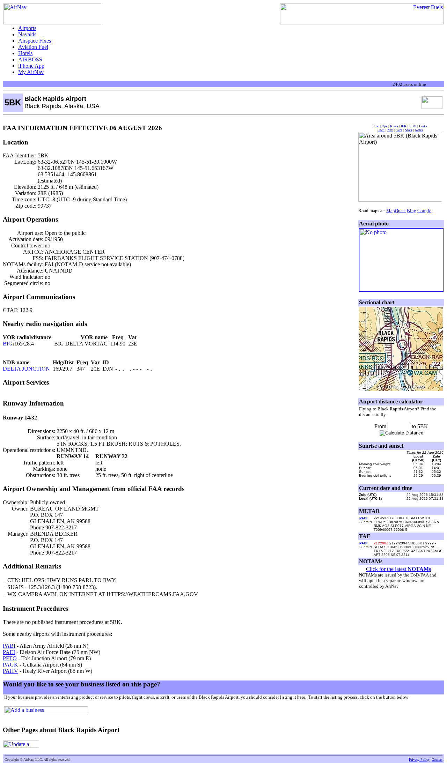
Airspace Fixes (34, 41)
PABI (9, 646)
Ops (384, 126)
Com (381, 130)
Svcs (399, 130)
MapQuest (396, 210)
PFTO (10, 658)
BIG (8, 344)
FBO (412, 126)
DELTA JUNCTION (26, 369)
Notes (419, 130)
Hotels (25, 53)
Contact (437, 759)
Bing (411, 210)
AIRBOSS (30, 59)
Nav (390, 130)
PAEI (9, 652)
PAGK (10, 665)
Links (423, 126)
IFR (403, 126)
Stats (408, 130)
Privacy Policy (419, 759)
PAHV (10, 671)
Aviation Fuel (33, 47)
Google (424, 210)
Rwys (394, 126)
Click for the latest (398, 569)
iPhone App (31, 66)
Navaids (27, 34)
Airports (27, 28)
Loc (376, 126)
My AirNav (31, 72)
